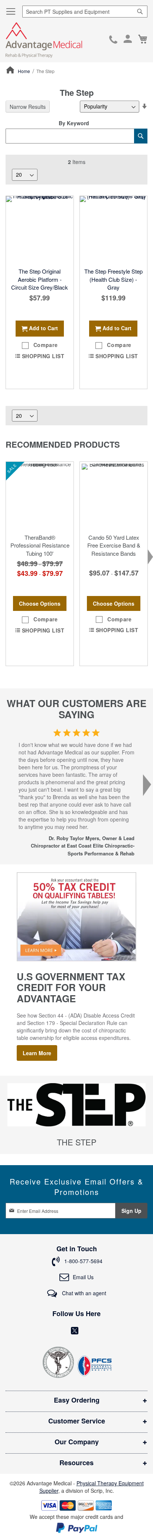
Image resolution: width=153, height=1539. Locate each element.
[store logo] (44, 40)
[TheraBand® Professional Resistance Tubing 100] (40, 496)
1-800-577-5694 (113, 40)
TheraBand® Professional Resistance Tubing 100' (39, 545)
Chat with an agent (83, 1293)
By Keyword (74, 123)
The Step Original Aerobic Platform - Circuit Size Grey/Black (39, 279)
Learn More (37, 1053)
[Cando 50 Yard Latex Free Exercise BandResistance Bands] (113, 496)
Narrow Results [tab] (28, 106)
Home (24, 71)
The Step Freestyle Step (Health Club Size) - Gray (113, 279)
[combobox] (84, 12)
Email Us (83, 1277)
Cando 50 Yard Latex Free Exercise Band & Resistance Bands (113, 545)
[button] (40, 345)
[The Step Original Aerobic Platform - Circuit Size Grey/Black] (40, 230)
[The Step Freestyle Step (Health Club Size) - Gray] (113, 230)
